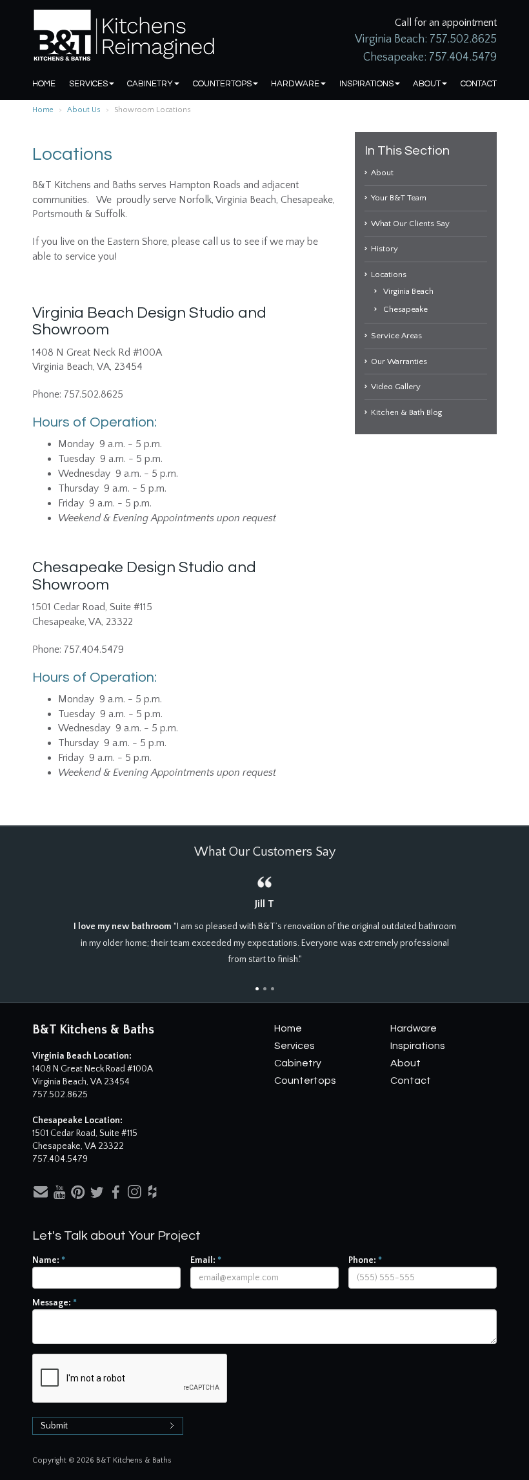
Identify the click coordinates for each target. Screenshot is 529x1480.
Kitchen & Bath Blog (406, 412)
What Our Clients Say (410, 223)
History (384, 248)
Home (43, 83)
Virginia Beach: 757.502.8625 (426, 39)
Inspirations (366, 83)
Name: (48, 1260)
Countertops (222, 83)
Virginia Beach (408, 291)
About (427, 83)
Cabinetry (150, 83)
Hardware (295, 83)
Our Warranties (399, 361)
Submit (54, 1426)
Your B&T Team (398, 197)
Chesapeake (405, 309)
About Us (84, 110)
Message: (54, 1303)
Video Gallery (396, 386)
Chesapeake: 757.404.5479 (430, 57)
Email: (205, 1260)
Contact (479, 83)
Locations (388, 274)
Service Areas (396, 335)
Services (88, 83)
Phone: (365, 1260)
